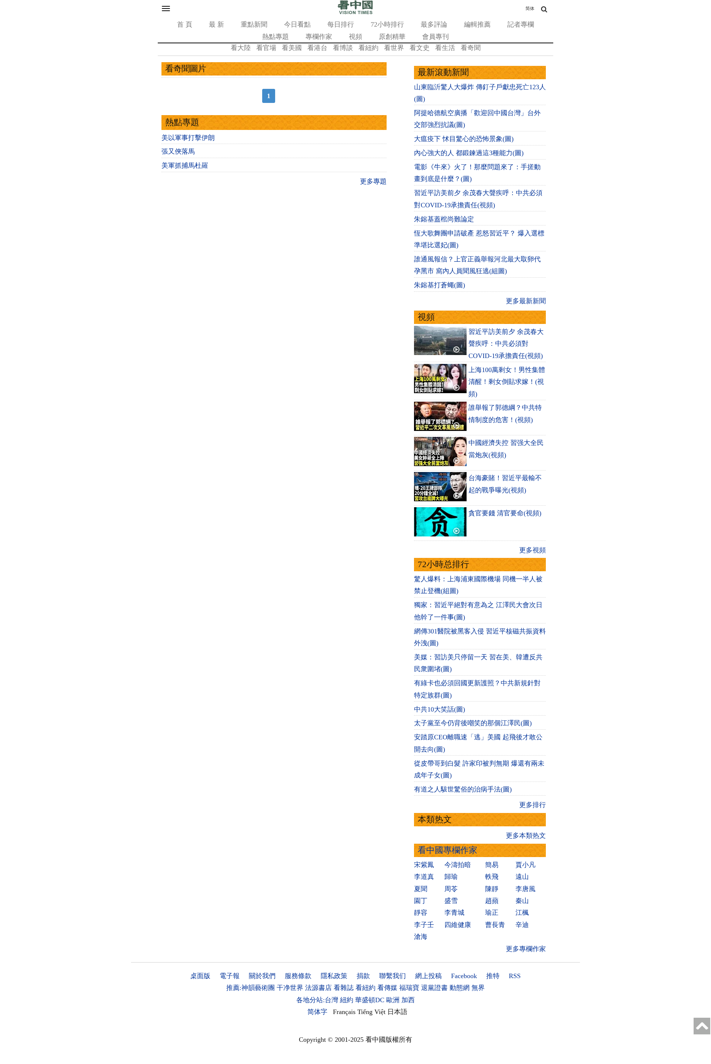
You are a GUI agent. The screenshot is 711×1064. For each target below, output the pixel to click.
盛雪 (451, 900)
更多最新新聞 (526, 301)
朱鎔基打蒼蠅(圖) (439, 285)
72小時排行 (387, 24)
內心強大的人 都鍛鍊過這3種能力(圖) (469, 153)
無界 (478, 987)
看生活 (445, 47)
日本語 (397, 1012)
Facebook (464, 976)
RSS (515, 976)
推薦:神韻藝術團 (250, 987)
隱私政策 (334, 976)
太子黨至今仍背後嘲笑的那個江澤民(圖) (473, 723)
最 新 (216, 24)
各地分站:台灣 (317, 1000)
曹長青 (495, 925)
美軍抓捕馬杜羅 (184, 165)
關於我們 (262, 976)
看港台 (317, 47)
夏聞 (420, 889)
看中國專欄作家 (447, 850)
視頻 (355, 36)
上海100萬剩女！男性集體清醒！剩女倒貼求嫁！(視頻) (506, 382)
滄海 (420, 936)
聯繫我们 (392, 976)
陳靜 (491, 889)
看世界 (394, 47)
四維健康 (457, 925)
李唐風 (525, 889)
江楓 (522, 912)
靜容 (420, 912)
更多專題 (373, 181)
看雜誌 (344, 987)
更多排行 (532, 805)
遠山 (522, 876)
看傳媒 (387, 987)
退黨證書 (434, 987)
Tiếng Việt (371, 1012)
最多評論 (434, 24)
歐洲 (393, 1000)
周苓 (451, 889)
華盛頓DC (369, 1000)
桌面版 (200, 976)
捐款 (363, 976)
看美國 (292, 47)
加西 (408, 1000)
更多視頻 (532, 550)
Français (344, 1012)
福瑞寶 (409, 987)
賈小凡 (525, 865)
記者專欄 (520, 24)
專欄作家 (319, 36)
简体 (529, 8)
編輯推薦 (477, 24)
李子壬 (424, 925)
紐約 (346, 1000)
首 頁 (184, 24)
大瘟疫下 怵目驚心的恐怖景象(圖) (464, 139)
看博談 (343, 47)
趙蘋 (491, 900)
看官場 (266, 47)
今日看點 (297, 24)
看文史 (420, 47)
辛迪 (522, 925)
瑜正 (491, 912)
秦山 (522, 900)
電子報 (230, 976)
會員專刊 (435, 36)
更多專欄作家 (526, 949)
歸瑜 (451, 876)
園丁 (420, 900)
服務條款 (298, 976)
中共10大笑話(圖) (439, 709)
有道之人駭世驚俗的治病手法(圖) (463, 789)
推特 (493, 976)
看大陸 (241, 47)
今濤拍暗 (457, 865)
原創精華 (392, 36)
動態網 (460, 987)
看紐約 (368, 47)
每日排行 (340, 24)
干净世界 (290, 987)
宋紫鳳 (424, 865)
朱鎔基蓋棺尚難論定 (444, 219)
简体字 (317, 1012)
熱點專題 (275, 36)
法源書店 (318, 987)
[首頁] (355, 12)
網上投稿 (428, 976)
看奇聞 (471, 47)
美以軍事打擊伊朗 (188, 137)
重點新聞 (254, 24)
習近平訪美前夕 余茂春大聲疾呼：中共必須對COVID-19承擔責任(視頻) (506, 343)
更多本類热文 (526, 835)
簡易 (491, 865)
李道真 (424, 876)
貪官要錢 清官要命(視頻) (504, 513)
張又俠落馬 (178, 151)
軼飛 (491, 876)
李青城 (454, 912)
